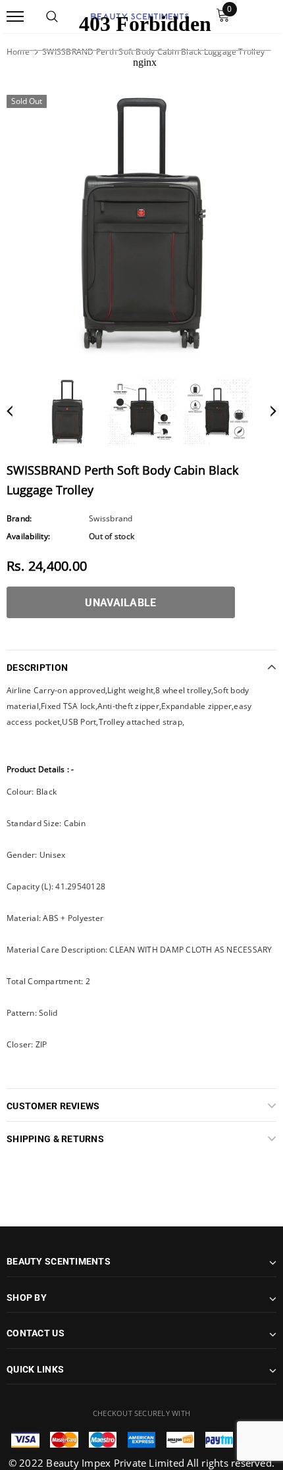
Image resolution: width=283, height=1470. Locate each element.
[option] (141, 222)
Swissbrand (110, 518)
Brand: (19, 518)
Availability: (28, 536)
